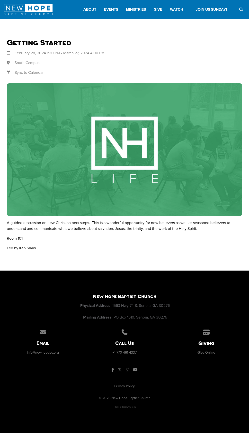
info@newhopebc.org (43, 352)
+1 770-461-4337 (125, 352)
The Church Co (124, 407)
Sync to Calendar (29, 72)
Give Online (206, 352)
